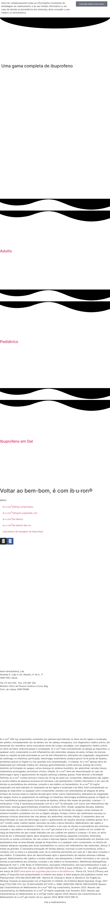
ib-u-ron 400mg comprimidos (18, 506)
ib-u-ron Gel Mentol (13, 519)
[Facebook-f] (10, 541)
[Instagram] (3, 541)
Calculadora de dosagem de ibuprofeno (23, 531)
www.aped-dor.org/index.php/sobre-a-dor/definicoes (47, 871)
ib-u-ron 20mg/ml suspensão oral (20, 512)
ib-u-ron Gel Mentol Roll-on (17, 525)
